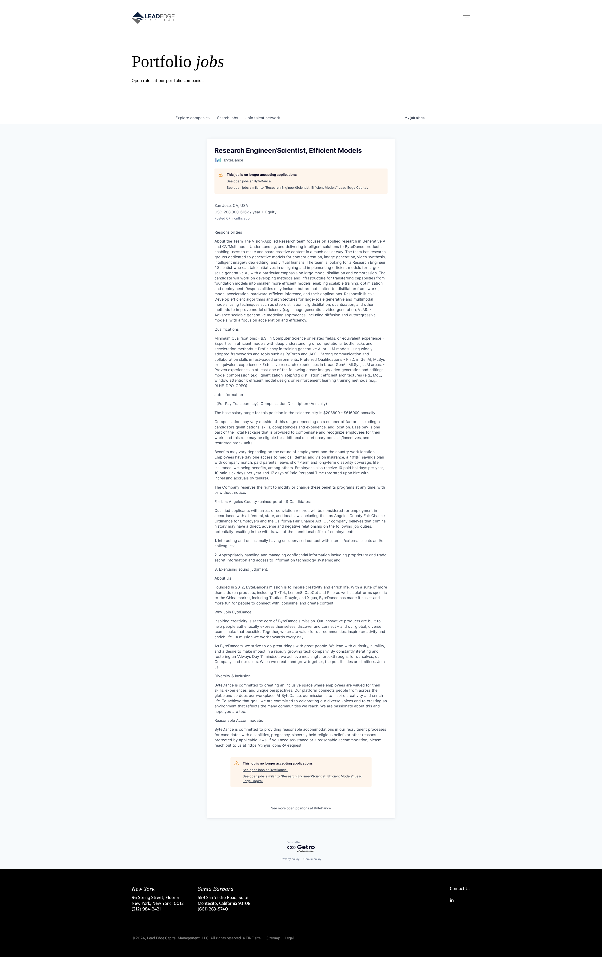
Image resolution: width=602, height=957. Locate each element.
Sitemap (273, 938)
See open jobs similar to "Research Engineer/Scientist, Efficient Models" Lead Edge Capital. (297, 187)
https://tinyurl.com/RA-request (274, 745)
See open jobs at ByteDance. (249, 181)
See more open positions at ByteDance (301, 808)
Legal (289, 938)
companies (192, 117)
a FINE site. (252, 938)
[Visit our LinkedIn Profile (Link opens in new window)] (460, 900)
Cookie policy (312, 859)
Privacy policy (290, 859)
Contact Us (460, 888)
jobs (227, 117)
